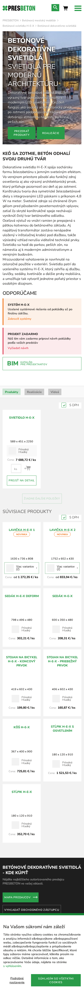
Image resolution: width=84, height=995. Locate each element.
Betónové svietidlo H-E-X (18, 26)
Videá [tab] (55, 392)
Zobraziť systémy (19, 319)
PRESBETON (11, 20)
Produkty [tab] (11, 392)
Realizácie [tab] (34, 392)
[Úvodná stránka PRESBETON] (19, 8)
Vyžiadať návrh (18, 348)
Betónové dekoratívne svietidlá (56, 26)
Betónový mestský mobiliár (39, 20)
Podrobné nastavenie (17, 980)
